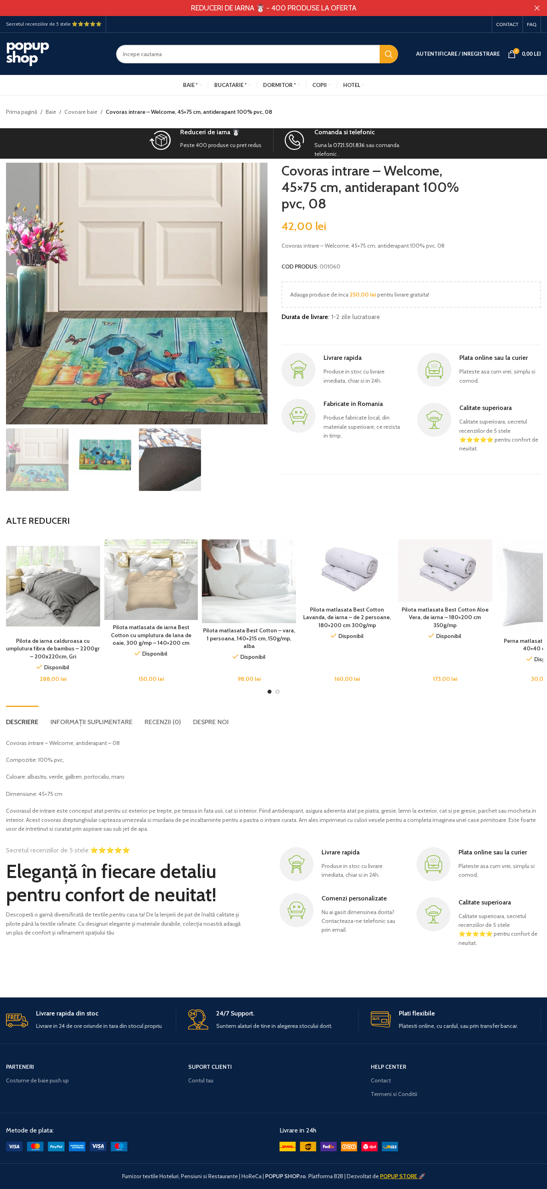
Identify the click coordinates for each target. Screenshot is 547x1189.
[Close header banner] (537, 8)
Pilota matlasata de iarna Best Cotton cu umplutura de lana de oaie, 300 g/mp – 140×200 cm (151, 635)
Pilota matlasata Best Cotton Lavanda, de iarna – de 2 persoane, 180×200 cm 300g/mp (347, 617)
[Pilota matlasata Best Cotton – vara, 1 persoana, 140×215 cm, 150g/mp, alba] (249, 581)
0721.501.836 (349, 145)
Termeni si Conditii (394, 1094)
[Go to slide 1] (269, 692)
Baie (51, 111)
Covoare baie (80, 111)
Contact (381, 1080)
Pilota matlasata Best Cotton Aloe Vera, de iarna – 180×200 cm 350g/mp (445, 617)
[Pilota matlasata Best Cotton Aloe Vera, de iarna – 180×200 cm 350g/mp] (445, 570)
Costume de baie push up (37, 1080)
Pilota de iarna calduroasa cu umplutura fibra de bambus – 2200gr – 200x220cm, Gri (53, 648)
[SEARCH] (389, 54)
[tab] (22, 718)
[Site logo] (55, 53)
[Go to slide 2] (278, 692)
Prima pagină (21, 111)
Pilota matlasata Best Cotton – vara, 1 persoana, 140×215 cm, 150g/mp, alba (249, 638)
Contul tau (200, 1080)
